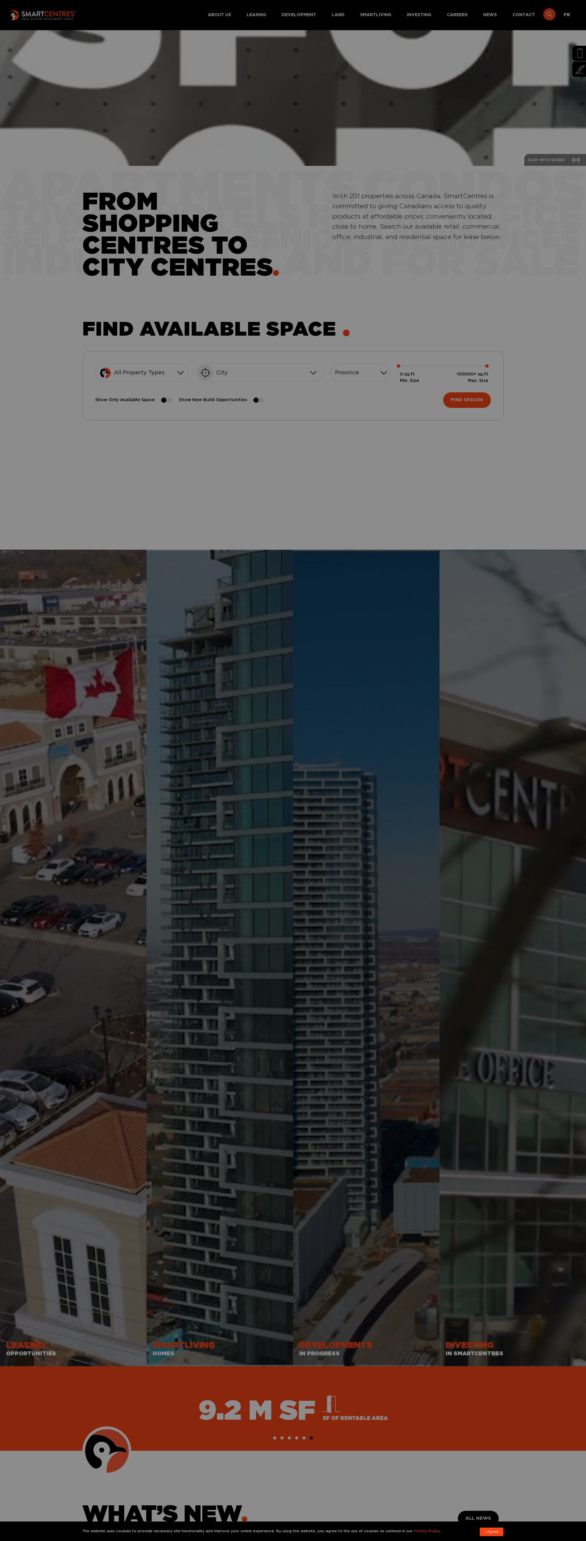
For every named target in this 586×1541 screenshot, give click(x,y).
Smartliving (375, 15)
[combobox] (142, 373)
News (490, 15)
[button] (274, 1438)
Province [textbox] (347, 372)
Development (299, 15)
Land (338, 15)
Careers (457, 15)
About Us (219, 15)
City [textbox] (222, 372)
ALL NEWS (478, 1518)
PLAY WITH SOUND (546, 160)
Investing (419, 15)
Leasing (256, 15)
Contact (523, 15)
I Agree (491, 1531)
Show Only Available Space (125, 400)
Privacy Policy (427, 1531)
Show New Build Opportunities (213, 400)
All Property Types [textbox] (139, 372)
